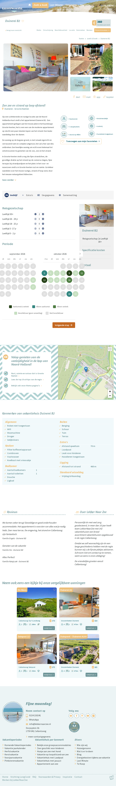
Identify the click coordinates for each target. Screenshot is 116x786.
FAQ (34, 776)
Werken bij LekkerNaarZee (15, 779)
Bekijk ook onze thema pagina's (25, 385)
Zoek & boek (92, 38)
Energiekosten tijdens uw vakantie (93, 757)
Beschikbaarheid (61, 30)
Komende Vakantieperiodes (18, 745)
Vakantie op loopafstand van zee (53, 754)
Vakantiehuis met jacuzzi (49, 760)
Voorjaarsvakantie (13, 757)
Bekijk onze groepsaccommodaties (54, 745)
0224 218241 (35, 715)
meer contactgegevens (39, 736)
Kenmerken (80, 30)
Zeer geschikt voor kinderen (50, 748)
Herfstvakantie (12, 751)
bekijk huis (48, 628)
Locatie (72, 30)
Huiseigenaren (84, 748)
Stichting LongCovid (20, 776)
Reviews (89, 30)
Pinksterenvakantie (14, 760)
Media (39, 30)
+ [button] (110, 391)
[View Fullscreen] (110, 349)
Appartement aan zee (47, 763)
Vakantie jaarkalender (15, 748)
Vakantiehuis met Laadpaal (50, 757)
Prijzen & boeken (101, 30)
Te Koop (81, 763)
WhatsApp (34, 719)
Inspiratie (67, 776)
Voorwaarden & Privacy (49, 776)
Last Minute (82, 760)
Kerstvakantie (11, 754)
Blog (79, 754)
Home (81, 38)
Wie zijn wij (82, 745)
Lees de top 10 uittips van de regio (26, 379)
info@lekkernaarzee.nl (40, 724)
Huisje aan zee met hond (49, 751)
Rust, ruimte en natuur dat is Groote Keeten (27, 374)
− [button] (110, 395)
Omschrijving (48, 30)
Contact (78, 776)
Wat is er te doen (85, 751)
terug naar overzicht (14, 30)
